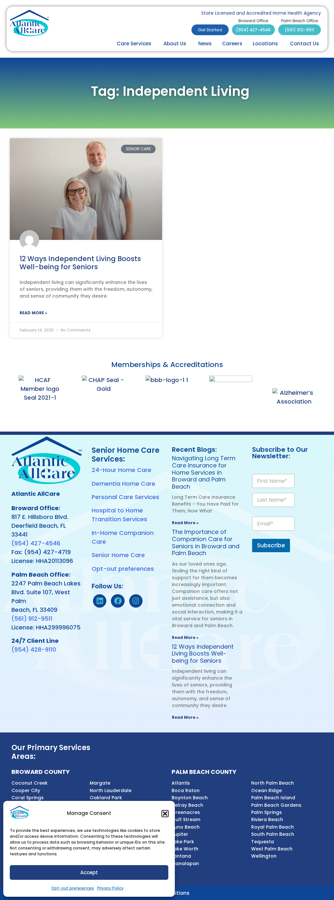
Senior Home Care (118, 555)
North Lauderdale (110, 790)
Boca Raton (186, 790)
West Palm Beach (272, 849)
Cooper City (25, 790)
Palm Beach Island (273, 797)
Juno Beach (186, 827)
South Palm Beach (272, 834)
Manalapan (185, 863)
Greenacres (186, 812)
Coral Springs (27, 797)
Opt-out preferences (72, 888)
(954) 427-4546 (35, 543)
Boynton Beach (190, 797)
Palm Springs (266, 812)
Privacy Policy (110, 888)
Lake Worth (185, 849)
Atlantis (181, 783)
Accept (89, 872)
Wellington (264, 856)
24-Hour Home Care (121, 470)
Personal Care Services (125, 497)
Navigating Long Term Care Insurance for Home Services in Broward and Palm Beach (203, 472)
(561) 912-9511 (32, 618)
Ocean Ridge (266, 790)
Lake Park (183, 841)
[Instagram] (136, 601)
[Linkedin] (99, 601)
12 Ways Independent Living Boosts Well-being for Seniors (80, 263)
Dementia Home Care (123, 484)
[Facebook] (117, 601)
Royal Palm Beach (272, 827)
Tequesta (262, 841)
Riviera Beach (267, 819)
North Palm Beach (272, 783)
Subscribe (271, 545)
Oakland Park (106, 797)
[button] (165, 813)
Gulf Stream (186, 819)
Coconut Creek (29, 783)
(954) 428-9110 (33, 649)
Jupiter (180, 834)
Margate (100, 783)
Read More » (33, 313)
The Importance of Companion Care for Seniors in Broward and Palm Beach (205, 542)
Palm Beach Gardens (276, 805)
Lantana (181, 856)
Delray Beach (187, 805)
